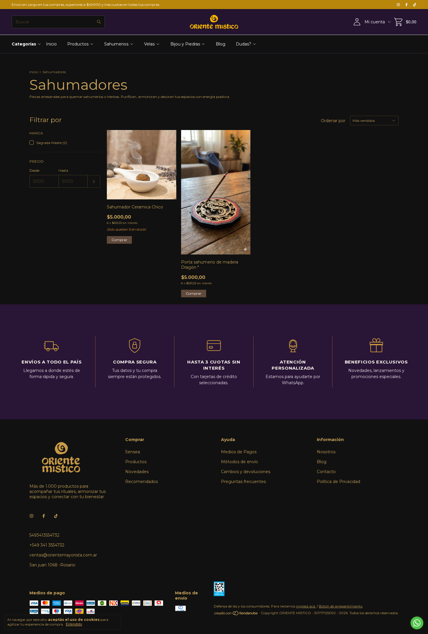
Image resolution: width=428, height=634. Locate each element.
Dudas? (243, 44)
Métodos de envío (239, 461)
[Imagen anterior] (115, 161)
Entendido (74, 624)
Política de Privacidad (338, 481)
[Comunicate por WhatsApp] (417, 623)
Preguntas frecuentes (243, 481)
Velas (149, 44)
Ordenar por (333, 120)
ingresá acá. (306, 606)
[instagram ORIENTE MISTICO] (398, 4)
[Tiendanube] (236, 614)
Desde (34, 170)
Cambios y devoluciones (245, 471)
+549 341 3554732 (46, 545)
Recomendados (141, 481)
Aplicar (94, 181)
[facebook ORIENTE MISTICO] (406, 4)
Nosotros (326, 451)
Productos (78, 44)
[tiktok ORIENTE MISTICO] (414, 4)
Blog (220, 44)
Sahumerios (116, 44)
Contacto (326, 471)
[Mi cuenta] (357, 22)
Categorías (24, 44)
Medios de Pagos (239, 451)
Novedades (136, 471)
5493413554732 (44, 535)
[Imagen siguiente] (167, 161)
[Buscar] (99, 21)
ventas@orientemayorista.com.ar (63, 555)
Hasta (63, 170)
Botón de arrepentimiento (340, 606)
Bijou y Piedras (185, 44)
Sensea (132, 451)
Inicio (51, 44)
